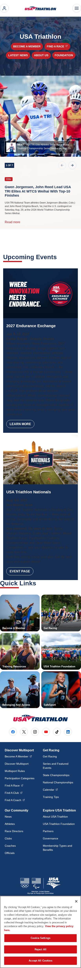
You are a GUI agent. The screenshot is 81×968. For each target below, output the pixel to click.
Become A (18, 756)
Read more (12, 222)
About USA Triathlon (55, 816)
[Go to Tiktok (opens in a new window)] (57, 732)
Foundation (64, 55)
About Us (41, 55)
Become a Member (26, 46)
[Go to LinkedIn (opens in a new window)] (68, 732)
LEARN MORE (20, 424)
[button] (40, 147)
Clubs (8, 838)
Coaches (10, 845)
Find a (58, 46)
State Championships (56, 775)
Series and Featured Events (55, 765)
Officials (10, 853)
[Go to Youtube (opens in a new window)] (46, 732)
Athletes (10, 823)
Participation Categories (19, 778)
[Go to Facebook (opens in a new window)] (13, 732)
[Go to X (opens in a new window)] (24, 732)
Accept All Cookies (40, 960)
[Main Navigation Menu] (76, 8)
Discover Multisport (17, 763)
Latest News (18, 55)
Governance (50, 838)
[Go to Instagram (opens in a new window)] (35, 732)
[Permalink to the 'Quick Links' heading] (38, 583)
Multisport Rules (15, 771)
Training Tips (51, 797)
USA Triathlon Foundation (59, 823)
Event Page (20, 571)
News (8, 816)
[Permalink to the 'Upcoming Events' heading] (59, 257)
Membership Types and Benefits (57, 847)
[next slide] (72, 165)
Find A (14, 785)
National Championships (58, 782)
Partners (48, 831)
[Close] (76, 901)
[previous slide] (62, 165)
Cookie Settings (40, 938)
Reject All (40, 949)
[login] (4, 8)
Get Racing (50, 756)
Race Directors (14, 831)
